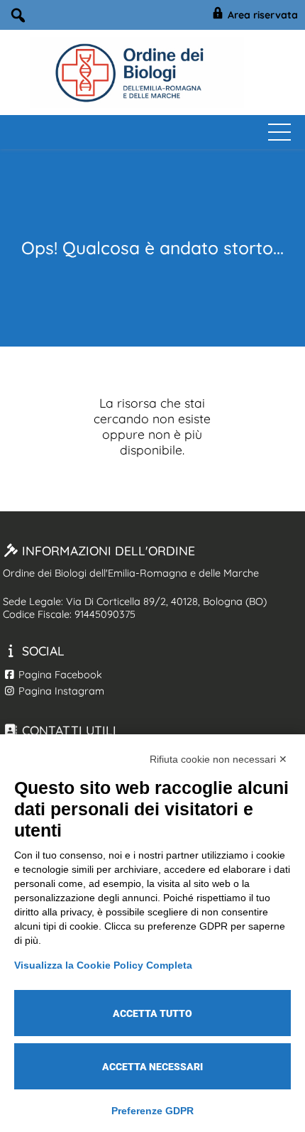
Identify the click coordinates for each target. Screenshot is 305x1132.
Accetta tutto (152, 1013)
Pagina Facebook (59, 674)
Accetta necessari (152, 1066)
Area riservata (261, 15)
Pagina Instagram (60, 691)
